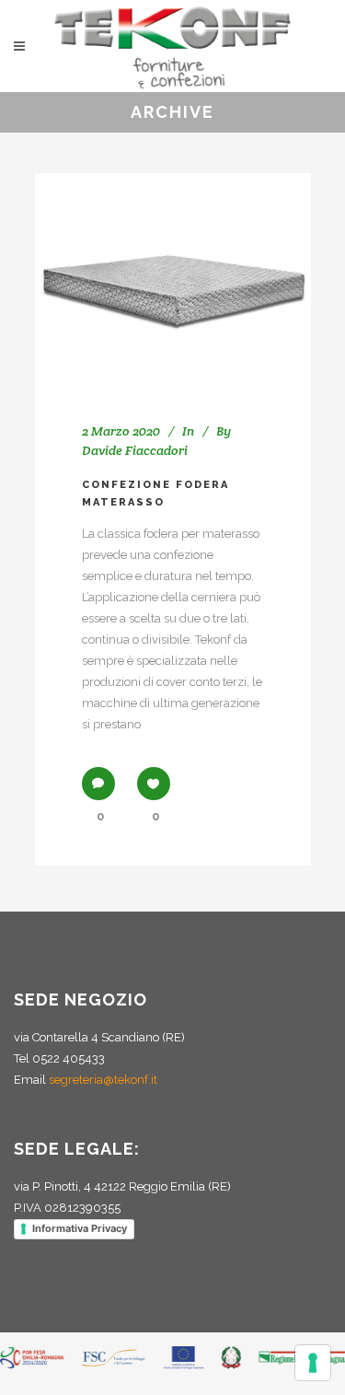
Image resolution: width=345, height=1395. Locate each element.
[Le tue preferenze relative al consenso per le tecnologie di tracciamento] (312, 1362)
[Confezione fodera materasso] (173, 276)
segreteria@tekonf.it (103, 1080)
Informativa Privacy (79, 1228)
